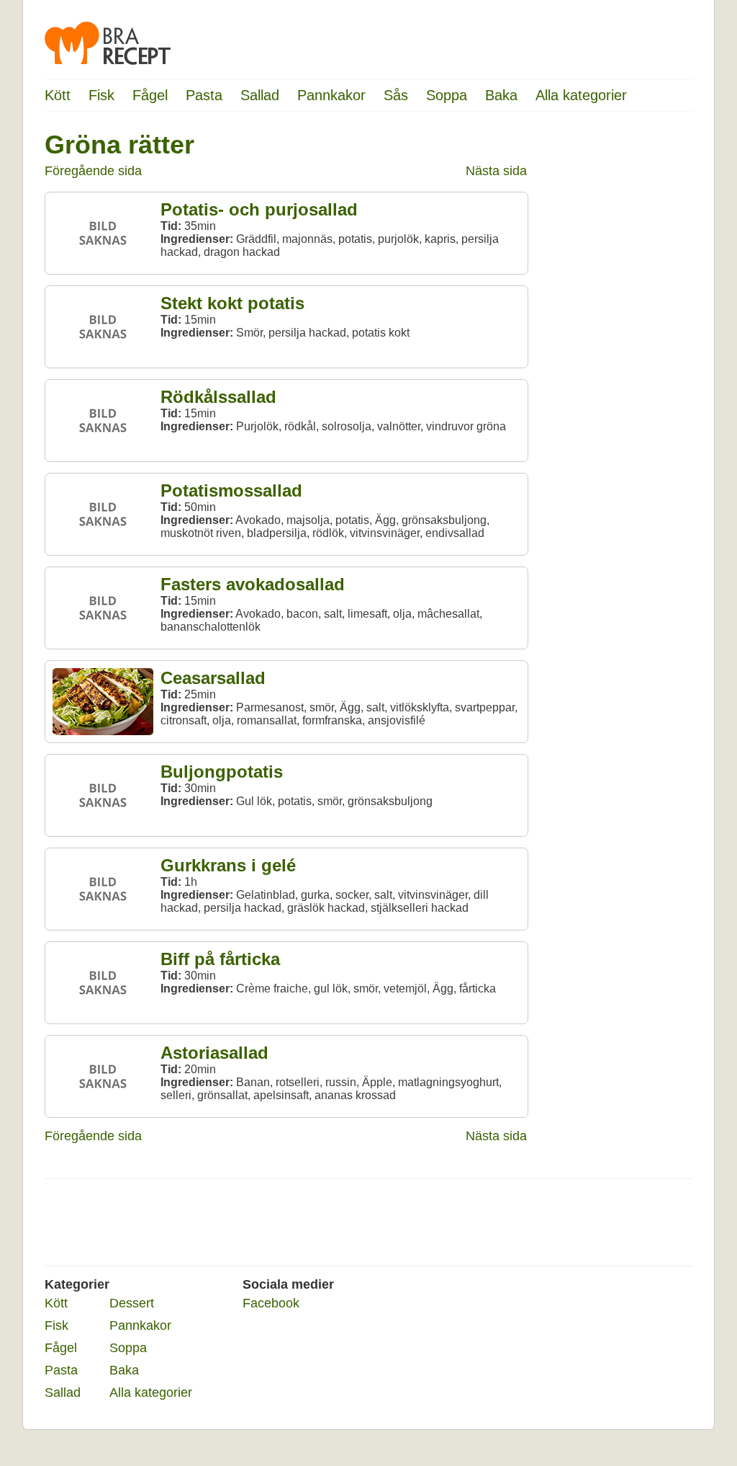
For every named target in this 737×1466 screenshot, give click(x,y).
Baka (501, 95)
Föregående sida (93, 171)
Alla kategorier (581, 95)
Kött (58, 95)
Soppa (446, 95)
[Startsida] (108, 43)
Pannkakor (331, 95)
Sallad (259, 95)
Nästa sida (496, 171)
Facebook (271, 1303)
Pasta (204, 95)
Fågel (150, 95)
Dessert (131, 1303)
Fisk (101, 95)
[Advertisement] (634, 349)
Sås (396, 95)
